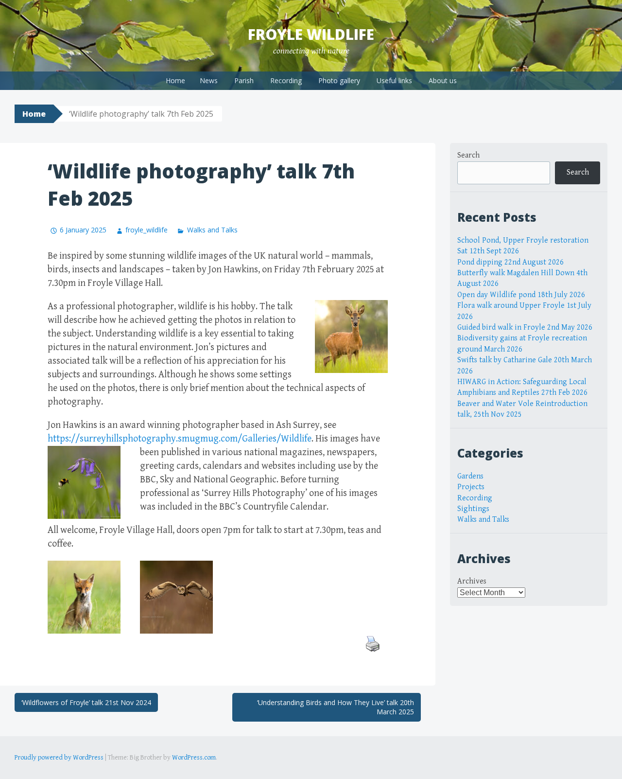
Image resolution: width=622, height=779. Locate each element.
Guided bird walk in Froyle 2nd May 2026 (524, 327)
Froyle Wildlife (311, 34)
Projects (470, 487)
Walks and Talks (212, 229)
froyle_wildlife (146, 229)
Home (175, 80)
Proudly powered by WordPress (59, 757)
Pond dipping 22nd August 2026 (510, 262)
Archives (471, 581)
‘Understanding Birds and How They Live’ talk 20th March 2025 (335, 707)
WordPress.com (194, 757)
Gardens (470, 476)
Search (468, 155)
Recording (286, 80)
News (209, 80)
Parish (244, 80)
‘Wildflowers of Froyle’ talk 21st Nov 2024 (86, 702)
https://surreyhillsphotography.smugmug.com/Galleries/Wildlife (179, 438)
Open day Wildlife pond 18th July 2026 (521, 295)
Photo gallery (339, 80)
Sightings (473, 508)
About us (443, 80)
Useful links (394, 80)
